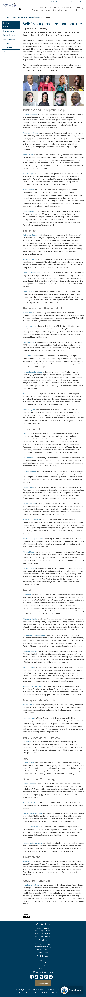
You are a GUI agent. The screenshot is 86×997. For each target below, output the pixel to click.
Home (8, 17)
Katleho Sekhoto (29, 393)
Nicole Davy (27, 312)
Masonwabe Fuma (30, 211)
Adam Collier (28, 155)
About (42, 2)
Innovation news (9, 39)
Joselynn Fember (29, 458)
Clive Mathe (27, 742)
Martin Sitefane (29, 704)
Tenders (43, 965)
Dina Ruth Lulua (29, 651)
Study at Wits (45, 7)
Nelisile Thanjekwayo (31, 520)
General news (34, 17)
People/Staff (50, 2)
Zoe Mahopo (28, 173)
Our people (7, 47)
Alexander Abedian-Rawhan (34, 635)
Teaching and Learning (41, 10)
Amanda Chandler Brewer (33, 686)
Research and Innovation (63, 10)
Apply (82, 2)
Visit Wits (71, 2)
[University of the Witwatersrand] (9, 4)
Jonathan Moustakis (31, 885)
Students (56, 7)
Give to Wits (43, 983)
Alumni (58, 2)
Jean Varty (27, 356)
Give (77, 2)
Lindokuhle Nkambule (31, 827)
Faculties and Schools (71, 7)
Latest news (22, 17)
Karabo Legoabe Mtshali (32, 372)
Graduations (8, 51)
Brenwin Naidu (29, 342)
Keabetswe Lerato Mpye (32, 813)
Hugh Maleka (28, 718)
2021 (42, 17)
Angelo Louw (28, 861)
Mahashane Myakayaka (32, 538)
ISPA (52, 993)
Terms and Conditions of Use (28, 993)
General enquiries (43, 928)
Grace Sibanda (28, 292)
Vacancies (43, 960)
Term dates (43, 963)
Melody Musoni (29, 552)
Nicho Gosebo (28, 190)
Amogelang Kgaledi (30, 133)
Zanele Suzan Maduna (32, 273)
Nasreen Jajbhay (29, 471)
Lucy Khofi (27, 594)
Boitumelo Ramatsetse (32, 235)
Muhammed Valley (30, 619)
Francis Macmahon (30, 114)
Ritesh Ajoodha (29, 783)
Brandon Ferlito (29, 667)
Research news (9, 35)
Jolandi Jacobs (28, 763)
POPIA (42, 993)
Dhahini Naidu (28, 487)
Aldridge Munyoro (30, 259)
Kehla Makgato (29, 410)
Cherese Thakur (29, 503)
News (77, 10)
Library (64, 2)
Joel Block (27, 433)
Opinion (6, 43)
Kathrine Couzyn (29, 326)
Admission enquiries (43, 933)
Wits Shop (43, 968)
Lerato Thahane (29, 568)
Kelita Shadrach (29, 802)
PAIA (47, 993)
